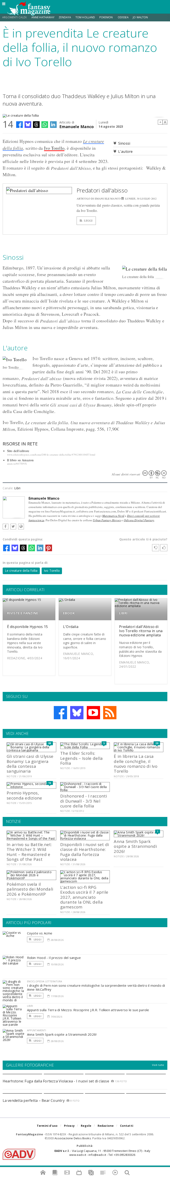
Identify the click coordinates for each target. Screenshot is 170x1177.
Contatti (126, 1126)
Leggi (88, 220)
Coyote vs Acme (39, 933)
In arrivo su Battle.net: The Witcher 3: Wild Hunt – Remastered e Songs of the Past (29, 852)
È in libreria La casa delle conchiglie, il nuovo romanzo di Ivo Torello (135, 763)
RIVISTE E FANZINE (22, 613)
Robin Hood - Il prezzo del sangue (54, 957)
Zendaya (65, 17)
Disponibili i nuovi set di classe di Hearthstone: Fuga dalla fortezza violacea (84, 852)
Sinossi (124, 143)
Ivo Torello (54, 148)
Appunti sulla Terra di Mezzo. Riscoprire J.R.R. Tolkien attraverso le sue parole (88, 1010)
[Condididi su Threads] (36, 124)
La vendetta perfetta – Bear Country (34, 1100)
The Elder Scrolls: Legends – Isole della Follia (81, 758)
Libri (17, 488)
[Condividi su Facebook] (19, 124)
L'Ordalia (70, 626)
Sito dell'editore (18, 450)
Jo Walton (140, 17)
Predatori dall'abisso (102, 190)
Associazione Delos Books (72, 1138)
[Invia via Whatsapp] (44, 124)
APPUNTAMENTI (36, 1030)
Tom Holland (85, 17)
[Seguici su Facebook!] (60, 712)
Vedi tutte (158, 1065)
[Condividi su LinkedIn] (53, 124)
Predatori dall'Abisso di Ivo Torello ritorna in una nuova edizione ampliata (140, 630)
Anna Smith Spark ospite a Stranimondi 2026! (135, 846)
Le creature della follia (21, 570)
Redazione (106, 1126)
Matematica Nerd (113, 516)
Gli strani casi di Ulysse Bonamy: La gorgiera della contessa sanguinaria (30, 763)
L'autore (125, 151)
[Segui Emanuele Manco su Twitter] (13, 526)
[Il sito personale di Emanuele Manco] (21, 526)
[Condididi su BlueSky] (28, 124)
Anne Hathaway (42, 17)
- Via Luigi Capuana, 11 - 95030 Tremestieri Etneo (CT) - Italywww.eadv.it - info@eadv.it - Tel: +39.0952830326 (102, 1153)
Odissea (123, 17)
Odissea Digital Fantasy (139, 520)
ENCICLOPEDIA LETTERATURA (44, 981)
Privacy (69, 1126)
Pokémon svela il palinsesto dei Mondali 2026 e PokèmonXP (30, 889)
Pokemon (106, 17)
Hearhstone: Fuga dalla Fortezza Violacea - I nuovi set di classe (56, 1081)
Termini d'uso (47, 1126)
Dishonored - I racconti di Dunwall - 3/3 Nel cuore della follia (83, 801)
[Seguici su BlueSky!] (76, 712)
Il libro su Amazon (20, 460)
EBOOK (69, 613)
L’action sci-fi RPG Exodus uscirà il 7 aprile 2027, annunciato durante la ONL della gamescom (84, 897)
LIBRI (123, 613)
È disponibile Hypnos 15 (27, 626)
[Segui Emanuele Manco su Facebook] (5, 526)
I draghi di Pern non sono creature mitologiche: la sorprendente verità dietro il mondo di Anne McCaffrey (96, 987)
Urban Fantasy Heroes (107, 520)
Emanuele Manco (76, 126)
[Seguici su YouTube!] (93, 712)
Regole (86, 1126)
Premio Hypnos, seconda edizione (24, 795)
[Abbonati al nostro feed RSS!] (109, 712)
